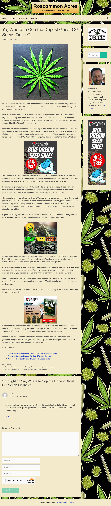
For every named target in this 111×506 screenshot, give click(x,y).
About (13, 18)
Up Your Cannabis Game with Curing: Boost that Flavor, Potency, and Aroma (31, 367)
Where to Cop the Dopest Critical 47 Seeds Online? (30, 356)
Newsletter (23, 18)
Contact (34, 18)
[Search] (103, 55)
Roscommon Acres (55, 6)
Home (4, 18)
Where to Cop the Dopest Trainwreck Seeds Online (29, 359)
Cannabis (8, 364)
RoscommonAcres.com (65, 503)
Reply (7, 416)
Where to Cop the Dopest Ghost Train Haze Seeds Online (32, 353)
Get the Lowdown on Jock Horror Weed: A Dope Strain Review (26, 369)
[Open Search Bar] (108, 18)
